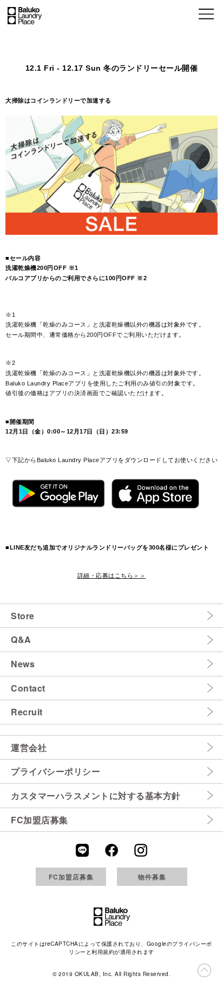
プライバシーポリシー (55, 771)
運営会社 (29, 747)
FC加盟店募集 (39, 820)
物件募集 (152, 877)
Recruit (27, 712)
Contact (28, 688)
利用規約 (102, 952)
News (23, 664)
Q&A (21, 639)
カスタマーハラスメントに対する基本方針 (96, 795)
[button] (207, 16)
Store (23, 615)
